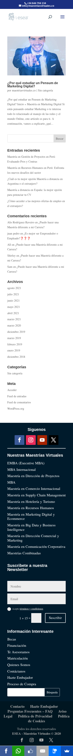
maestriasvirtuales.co (24, 90)
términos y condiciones (31, 608)
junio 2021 (13, 300)
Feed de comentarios (19, 402)
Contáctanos (16, 671)
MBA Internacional (21, 469)
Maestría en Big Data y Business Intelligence (31, 527)
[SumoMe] (67, 751)
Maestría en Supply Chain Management (36, 495)
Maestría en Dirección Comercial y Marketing (33, 538)
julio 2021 (13, 294)
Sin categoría (45, 90)
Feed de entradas (16, 396)
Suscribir (55, 617)
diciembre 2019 (16, 332)
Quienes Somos (18, 664)
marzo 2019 (14, 338)
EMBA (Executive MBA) (25, 462)
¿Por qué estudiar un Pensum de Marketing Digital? (32, 84)
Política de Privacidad (35, 716)
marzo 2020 (14, 325)
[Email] (42, 751)
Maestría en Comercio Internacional (33, 488)
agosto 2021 (14, 288)
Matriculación (17, 658)
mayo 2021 (13, 307)
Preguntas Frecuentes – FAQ (30, 711)
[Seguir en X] (53, 440)
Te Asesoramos (18, 651)
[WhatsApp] (18, 751)
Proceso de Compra (21, 683)
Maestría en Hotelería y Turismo (31, 501)
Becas (11, 639)
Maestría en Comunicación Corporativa (36, 546)
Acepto (27, 608)
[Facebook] (6, 751)
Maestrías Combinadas (24, 552)
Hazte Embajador (20, 677)
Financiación (16, 645)
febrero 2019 (14, 344)
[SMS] (55, 751)
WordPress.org (15, 408)
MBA (11, 482)
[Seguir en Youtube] (42, 440)
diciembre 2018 (16, 357)
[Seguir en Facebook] (19, 440)
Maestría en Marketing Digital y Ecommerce (31, 516)
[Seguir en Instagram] (31, 440)
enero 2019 (13, 350)
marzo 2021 (14, 319)
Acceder (12, 390)
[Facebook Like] (30, 751)
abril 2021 (13, 313)
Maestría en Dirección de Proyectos (33, 475)
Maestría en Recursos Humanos (30, 507)
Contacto (17, 706)
